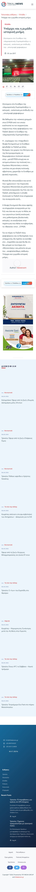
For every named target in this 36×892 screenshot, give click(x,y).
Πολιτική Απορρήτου (22, 857)
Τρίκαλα (4, 774)
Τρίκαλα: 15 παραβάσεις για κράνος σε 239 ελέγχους (21, 801)
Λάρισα (7, 621)
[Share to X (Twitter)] (10, 86)
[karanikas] (18, 309)
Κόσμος (5, 784)
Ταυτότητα (11, 862)
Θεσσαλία (5, 777)
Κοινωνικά (8, 392)
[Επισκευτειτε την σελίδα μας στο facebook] (10, 868)
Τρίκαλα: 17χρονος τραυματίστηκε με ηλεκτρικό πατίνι (21, 823)
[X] (17, 868)
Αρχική (11, 852)
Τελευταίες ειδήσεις (9, 15)
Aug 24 (14, 816)
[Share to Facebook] (6, 86)
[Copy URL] (22, 86)
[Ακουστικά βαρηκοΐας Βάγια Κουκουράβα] (18, 338)
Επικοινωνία (22, 862)
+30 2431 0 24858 (11, 746)
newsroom (21, 268)
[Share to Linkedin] (14, 86)
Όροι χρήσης (8, 857)
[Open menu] (32, 4)
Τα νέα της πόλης (10, 507)
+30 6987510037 (11, 743)
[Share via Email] (18, 86)
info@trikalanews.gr (12, 740)
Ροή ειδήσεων (20, 852)
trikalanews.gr (19, 877)
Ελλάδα (22, 15)
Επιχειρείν (5, 790)
